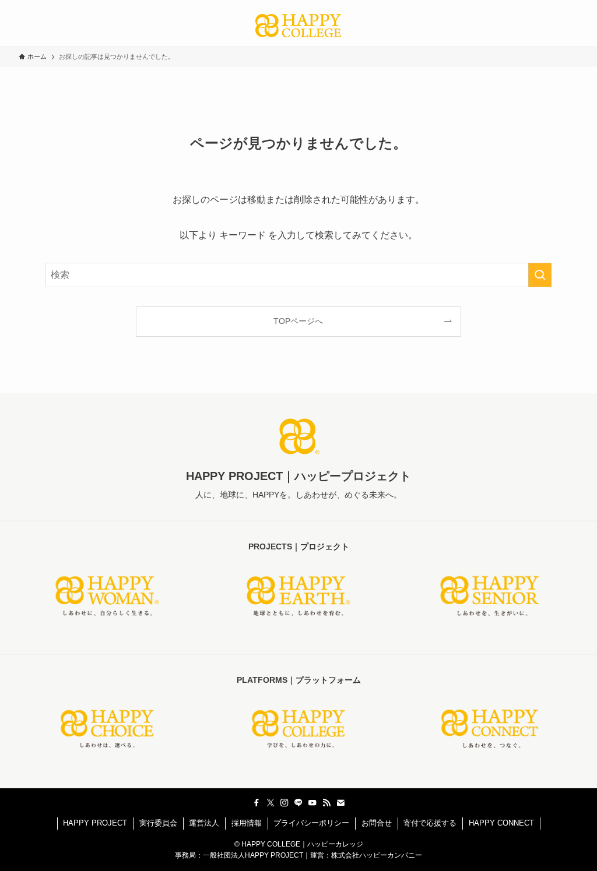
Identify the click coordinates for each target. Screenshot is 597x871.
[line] (298, 803)
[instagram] (284, 803)
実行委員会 (158, 823)
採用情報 (246, 823)
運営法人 (204, 823)
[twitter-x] (270, 803)
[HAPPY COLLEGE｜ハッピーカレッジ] (298, 25)
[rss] (326, 803)
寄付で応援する (429, 823)
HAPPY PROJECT (95, 823)
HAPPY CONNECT (501, 823)
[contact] (340, 803)
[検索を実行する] (540, 275)
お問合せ (376, 823)
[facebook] (256, 803)
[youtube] (312, 803)
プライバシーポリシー (311, 823)
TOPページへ (298, 321)
